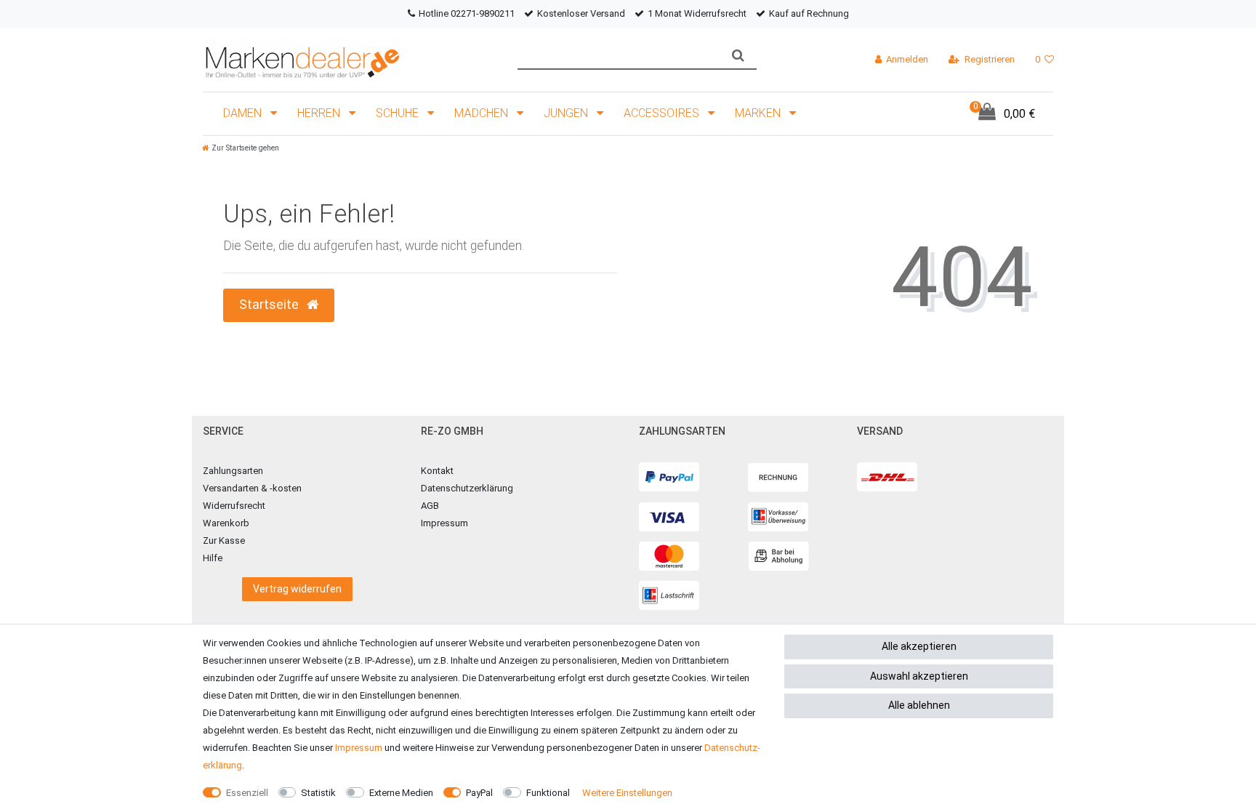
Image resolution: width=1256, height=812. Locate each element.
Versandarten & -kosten (252, 488)
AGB (430, 505)
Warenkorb (226, 523)
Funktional (548, 792)
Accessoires (663, 113)
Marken (759, 113)
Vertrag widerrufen (297, 589)
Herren (320, 113)
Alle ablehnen (919, 705)
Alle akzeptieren (919, 646)
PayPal (479, 792)
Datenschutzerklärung (467, 488)
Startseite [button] (270, 304)
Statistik (318, 792)
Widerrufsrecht (234, 505)
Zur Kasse (224, 540)
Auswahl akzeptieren (919, 676)
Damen (244, 113)
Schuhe (399, 113)
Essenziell (247, 792)
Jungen (567, 113)
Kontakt (437, 470)
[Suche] (738, 55)
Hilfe (212, 557)
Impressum (444, 523)
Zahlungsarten (233, 470)
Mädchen (482, 113)
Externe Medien (401, 792)
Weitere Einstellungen (627, 792)
